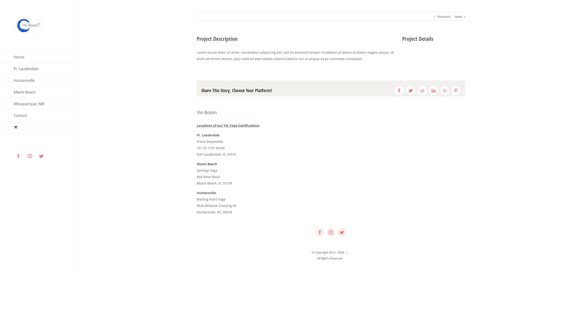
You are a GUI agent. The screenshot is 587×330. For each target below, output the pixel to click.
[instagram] (331, 232)
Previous (443, 16)
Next (458, 16)
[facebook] (320, 232)
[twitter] (342, 232)
